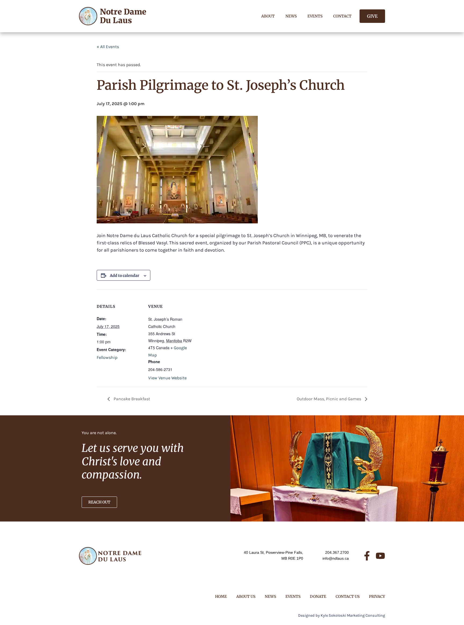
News (291, 16)
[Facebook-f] (367, 555)
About (268, 16)
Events (314, 16)
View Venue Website (167, 377)
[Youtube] (380, 555)
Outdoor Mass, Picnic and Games (329, 398)
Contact (342, 16)
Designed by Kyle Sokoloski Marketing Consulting (341, 615)
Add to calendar (124, 275)
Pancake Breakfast (131, 398)
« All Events (108, 46)
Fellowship (107, 357)
